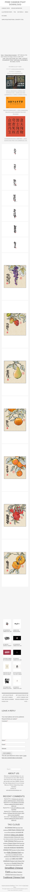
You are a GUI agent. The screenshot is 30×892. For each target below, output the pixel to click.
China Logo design (17, 835)
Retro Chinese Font (8, 863)
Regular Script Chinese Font (17, 861)
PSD (15, 12)
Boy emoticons (11, 832)
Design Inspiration (16, 8)
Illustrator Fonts (7, 12)
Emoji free (21, 843)
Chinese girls (17, 837)
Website (4, 748)
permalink (18, 71)
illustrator (14, 850)
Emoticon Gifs (18, 845)
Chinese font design (9, 837)
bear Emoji (18, 827)
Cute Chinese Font (10, 841)
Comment (5, 721)
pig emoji (20, 856)
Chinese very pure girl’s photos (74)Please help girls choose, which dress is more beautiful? (13, 813)
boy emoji (6, 832)
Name (4, 740)
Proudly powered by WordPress (8, 885)
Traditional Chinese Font (13, 877)
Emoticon (5, 845)
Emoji (26, 12)
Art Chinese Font (10, 827)
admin (20, 66)
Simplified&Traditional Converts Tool (13, 19)
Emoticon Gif (11, 845)
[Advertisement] (15, 38)
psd (11, 858)
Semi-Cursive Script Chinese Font (14, 865)
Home (2, 55)
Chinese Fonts (6, 8)
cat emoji (18, 832)
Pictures (4, 15)
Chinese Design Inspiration (11, 55)
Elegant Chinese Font (13, 843)
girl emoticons (11, 847)
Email (4, 744)
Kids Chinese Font (14, 852)
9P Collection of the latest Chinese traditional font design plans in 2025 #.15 (14, 804)
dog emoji (19, 841)
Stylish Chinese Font (17, 874)
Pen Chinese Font (13, 856)
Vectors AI (20, 12)
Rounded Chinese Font (17, 863)
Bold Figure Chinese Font (16, 830)
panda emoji (16, 854)
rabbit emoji (15, 858)
